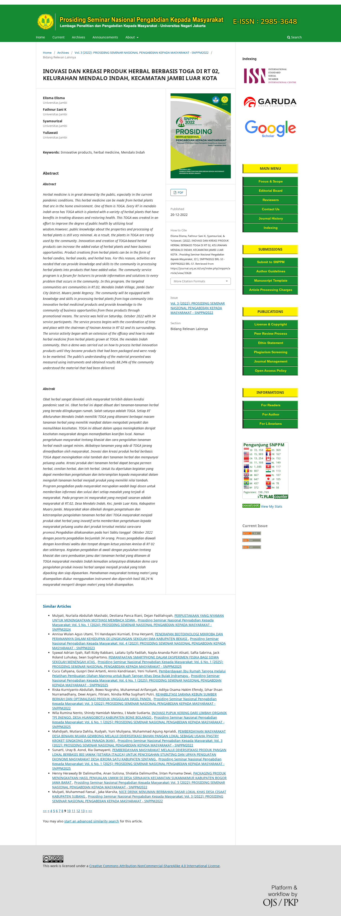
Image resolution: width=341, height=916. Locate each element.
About (130, 37)
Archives (78, 37)
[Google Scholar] (270, 138)
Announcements (105, 37)
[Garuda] (270, 111)
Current (58, 37)
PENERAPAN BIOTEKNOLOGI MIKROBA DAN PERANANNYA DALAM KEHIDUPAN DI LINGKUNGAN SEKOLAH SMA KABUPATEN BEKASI (137, 636)
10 (69, 811)
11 (73, 811)
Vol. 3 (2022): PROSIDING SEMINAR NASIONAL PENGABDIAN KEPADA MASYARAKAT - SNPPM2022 (142, 52)
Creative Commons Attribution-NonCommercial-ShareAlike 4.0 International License (154, 866)
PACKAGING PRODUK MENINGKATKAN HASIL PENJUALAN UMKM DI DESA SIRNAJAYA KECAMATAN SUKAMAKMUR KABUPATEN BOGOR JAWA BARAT (139, 778)
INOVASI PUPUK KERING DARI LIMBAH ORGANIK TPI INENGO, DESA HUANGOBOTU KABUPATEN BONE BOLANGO (139, 715)
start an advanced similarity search (91, 821)
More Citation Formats (189, 281)
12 (78, 811)
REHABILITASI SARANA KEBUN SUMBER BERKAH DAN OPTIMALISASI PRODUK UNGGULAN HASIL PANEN (134, 696)
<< (45, 811)
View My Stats (271, 506)
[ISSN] (270, 85)
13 (83, 811)
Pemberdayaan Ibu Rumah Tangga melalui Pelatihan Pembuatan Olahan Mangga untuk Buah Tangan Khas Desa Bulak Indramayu (139, 673)
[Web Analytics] (251, 506)
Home (40, 37)
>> (90, 811)
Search (296, 37)
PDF (180, 192)
